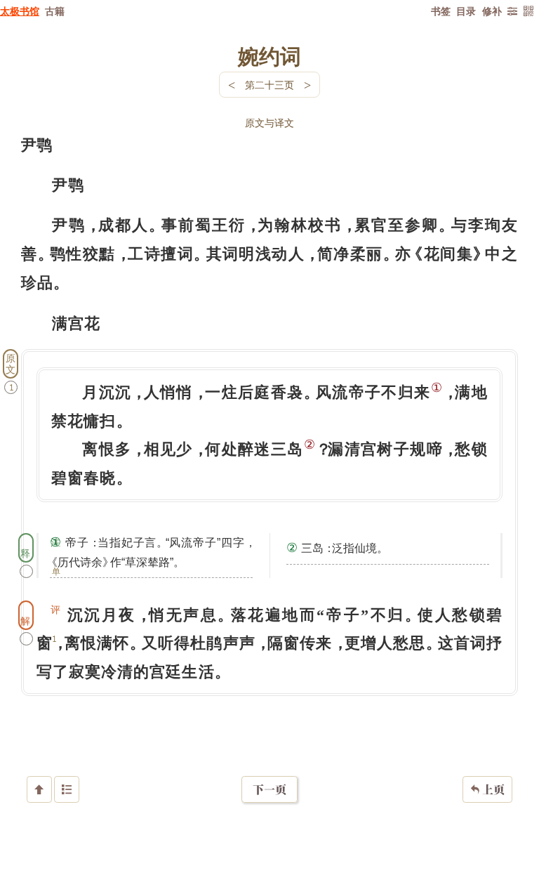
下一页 (269, 789)
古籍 (55, 11)
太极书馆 (19, 11)
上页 (487, 789)
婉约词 (269, 55)
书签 (441, 11)
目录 (466, 11)
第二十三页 (269, 85)
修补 (492, 11)
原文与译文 (269, 122)
